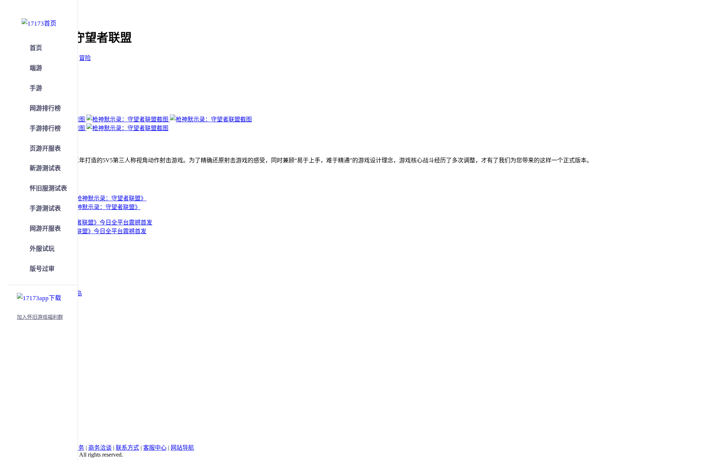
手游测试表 (45, 208)
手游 (36, 88)
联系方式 (127, 448)
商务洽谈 (100, 448)
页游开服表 (45, 148)
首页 (36, 48)
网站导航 (182, 448)
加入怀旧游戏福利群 (40, 317)
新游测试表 (45, 168)
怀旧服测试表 (48, 188)
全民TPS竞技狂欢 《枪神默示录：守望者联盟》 (79, 207)
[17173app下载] (39, 297)
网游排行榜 (45, 108)
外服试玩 (42, 248)
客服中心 (155, 448)
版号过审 (42, 268)
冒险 (85, 58)
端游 (36, 68)
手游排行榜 (45, 128)
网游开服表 (45, 228)
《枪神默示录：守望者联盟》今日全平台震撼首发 (82, 231)
